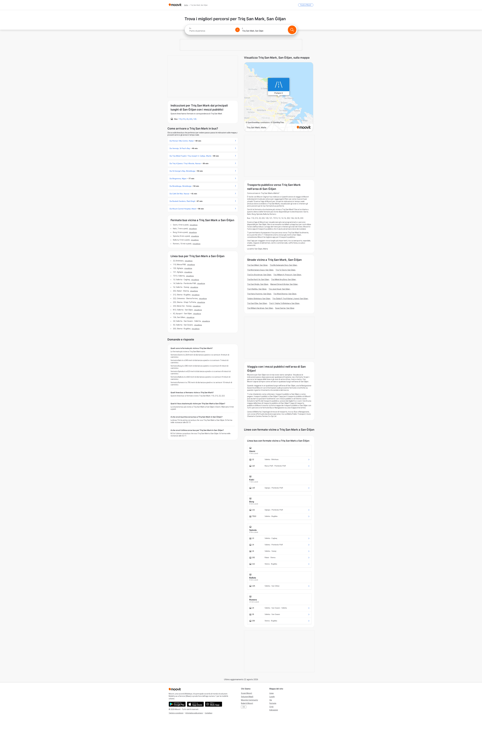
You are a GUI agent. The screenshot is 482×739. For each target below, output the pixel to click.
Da (190, 28)
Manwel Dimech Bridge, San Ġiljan (284, 284)
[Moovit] (175, 5)
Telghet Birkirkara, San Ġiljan (258, 299)
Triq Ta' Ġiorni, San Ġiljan (285, 270)
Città (271, 707)
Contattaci (208, 713)
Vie (270, 700)
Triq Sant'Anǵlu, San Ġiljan (257, 284)
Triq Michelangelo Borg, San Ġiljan (283, 265)
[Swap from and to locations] (237, 30)
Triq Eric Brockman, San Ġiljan (259, 275)
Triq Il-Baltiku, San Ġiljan (256, 289)
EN (244, 707)
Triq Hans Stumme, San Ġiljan (259, 294)
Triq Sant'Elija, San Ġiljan (257, 303)
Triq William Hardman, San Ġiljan (260, 308)
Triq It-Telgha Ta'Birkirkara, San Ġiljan (284, 303)
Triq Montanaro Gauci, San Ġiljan (260, 270)
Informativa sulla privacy (194, 713)
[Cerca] (292, 30)
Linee (271, 693)
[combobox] (211, 31)
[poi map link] (278, 97)
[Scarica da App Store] (195, 704)
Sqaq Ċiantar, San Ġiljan (284, 308)
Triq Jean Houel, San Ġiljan (279, 289)
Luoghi (272, 697)
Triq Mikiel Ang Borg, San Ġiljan (283, 279)
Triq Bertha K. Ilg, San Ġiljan (258, 279)
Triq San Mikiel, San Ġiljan (257, 265)
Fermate (272, 703)
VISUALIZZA (193, 225)
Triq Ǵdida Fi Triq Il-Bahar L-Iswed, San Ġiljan (290, 299)
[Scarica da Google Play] (177, 704)
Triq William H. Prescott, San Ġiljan (287, 275)
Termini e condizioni (176, 713)
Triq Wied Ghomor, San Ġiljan (284, 294)
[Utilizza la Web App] (213, 704)
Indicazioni (273, 710)
